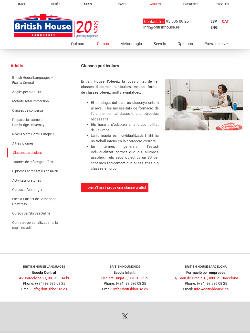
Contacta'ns (154, 21)
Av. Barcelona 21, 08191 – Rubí (44, 278)
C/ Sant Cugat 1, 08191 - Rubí (124, 278)
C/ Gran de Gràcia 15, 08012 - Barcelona (206, 278)
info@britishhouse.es (161, 27)
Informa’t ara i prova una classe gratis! (114, 187)
